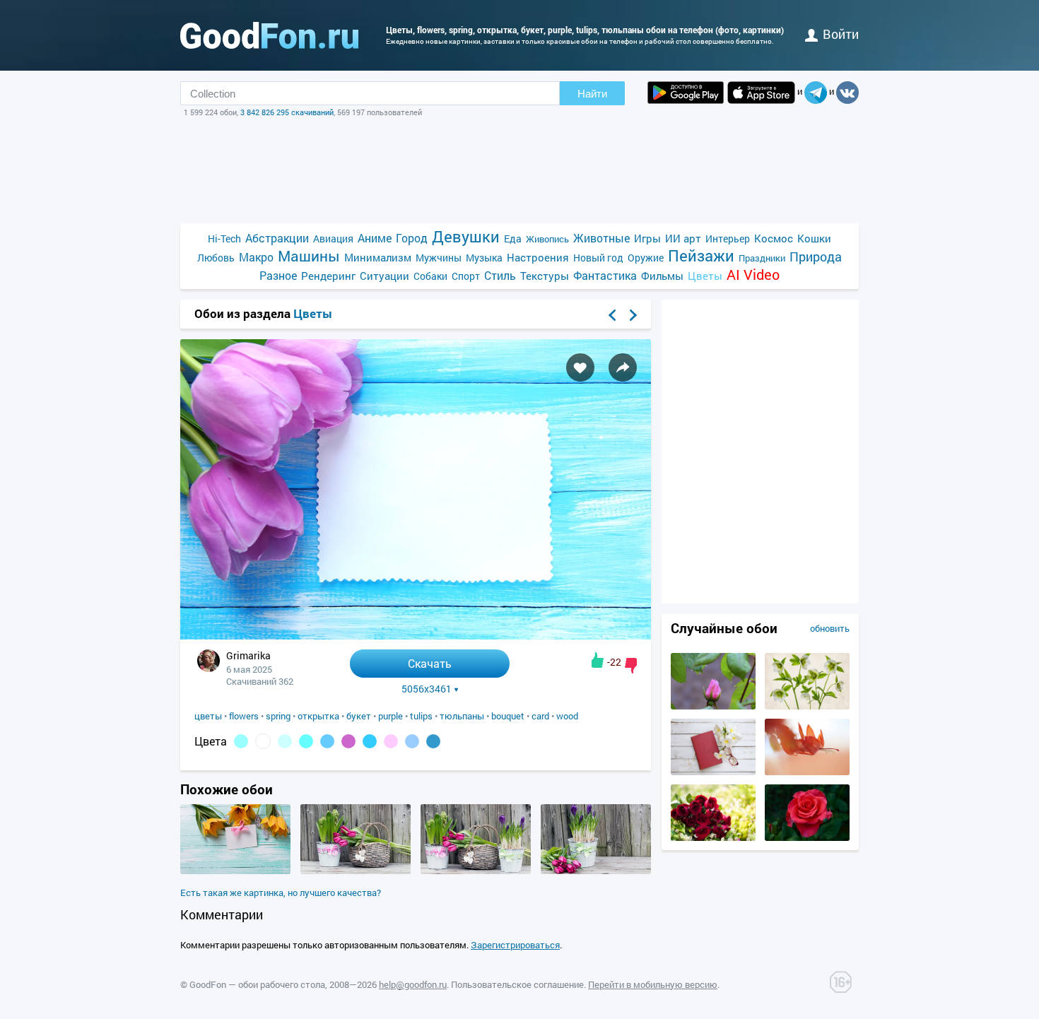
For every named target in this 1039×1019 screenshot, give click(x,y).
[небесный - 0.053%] (327, 741)
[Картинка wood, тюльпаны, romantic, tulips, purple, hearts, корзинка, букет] (355, 870)
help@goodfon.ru (413, 984)
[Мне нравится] (598, 660)
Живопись (547, 238)
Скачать (430, 663)
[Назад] (612, 315)
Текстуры (544, 276)
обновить (830, 628)
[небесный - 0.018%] (412, 741)
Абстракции (277, 237)
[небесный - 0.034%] (370, 741)
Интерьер (727, 238)
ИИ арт (683, 238)
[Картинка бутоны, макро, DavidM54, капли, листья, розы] (713, 706)
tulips (421, 715)
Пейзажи (701, 255)
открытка (318, 715)
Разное (278, 275)
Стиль (500, 275)
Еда (513, 238)
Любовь (216, 257)
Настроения (538, 257)
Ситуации (384, 276)
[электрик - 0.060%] (306, 741)
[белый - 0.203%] (263, 741)
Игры (647, 238)
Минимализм (377, 257)
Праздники (762, 258)
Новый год (598, 257)
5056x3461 (426, 689)
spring (278, 715)
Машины (309, 256)
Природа (815, 257)
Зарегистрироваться (515, 944)
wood (567, 715)
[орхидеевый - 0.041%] (348, 741)
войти (841, 33)
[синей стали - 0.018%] (433, 741)
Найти (592, 94)
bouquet (507, 715)
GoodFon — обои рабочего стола (257, 984)
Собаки (430, 276)
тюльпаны (462, 715)
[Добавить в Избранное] (580, 367)
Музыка (484, 257)
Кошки (814, 238)
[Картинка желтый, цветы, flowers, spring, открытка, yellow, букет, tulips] (235, 870)
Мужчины (439, 257)
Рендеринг (328, 276)
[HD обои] (685, 92)
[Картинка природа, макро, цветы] (807, 771)
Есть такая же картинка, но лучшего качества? (280, 892)
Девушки (466, 236)
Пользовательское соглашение (517, 984)
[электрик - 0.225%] (241, 741)
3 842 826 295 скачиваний (287, 112)
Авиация (333, 238)
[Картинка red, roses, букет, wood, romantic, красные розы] (713, 837)
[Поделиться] (623, 367)
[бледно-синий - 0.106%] (285, 741)
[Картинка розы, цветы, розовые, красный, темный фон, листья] (807, 837)
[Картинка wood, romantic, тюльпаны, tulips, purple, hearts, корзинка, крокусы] (476, 870)
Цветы (705, 276)
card (540, 715)
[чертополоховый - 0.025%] (391, 741)
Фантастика (605, 275)
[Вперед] (633, 315)
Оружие (646, 257)
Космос (773, 238)
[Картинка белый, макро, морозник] (807, 706)
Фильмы (662, 276)
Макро (256, 256)
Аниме (375, 237)
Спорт (466, 276)
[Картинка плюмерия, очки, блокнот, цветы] (713, 771)
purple (390, 715)
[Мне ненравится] (631, 665)
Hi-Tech (224, 238)
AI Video (753, 274)
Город (412, 237)
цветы (208, 715)
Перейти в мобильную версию (652, 984)
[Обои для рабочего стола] (269, 35)
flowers (244, 715)
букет (358, 715)
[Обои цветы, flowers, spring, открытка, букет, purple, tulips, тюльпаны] (415, 635)
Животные (601, 237)
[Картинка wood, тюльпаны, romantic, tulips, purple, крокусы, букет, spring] (596, 870)
